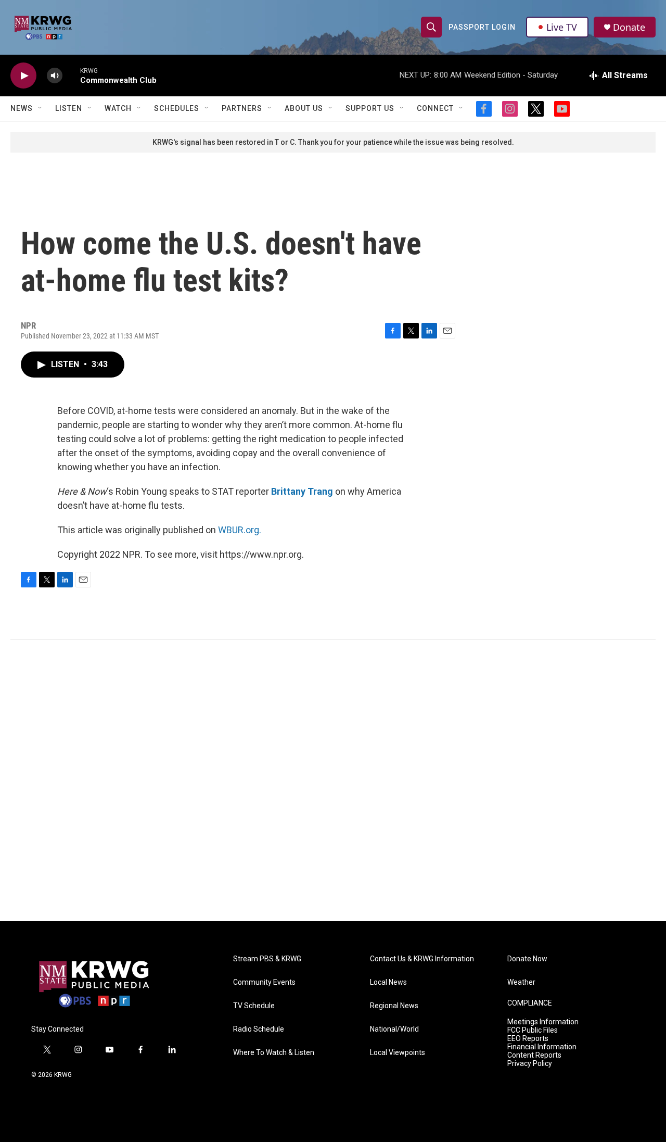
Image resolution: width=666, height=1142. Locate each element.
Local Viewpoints (397, 1053)
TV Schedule (254, 1006)
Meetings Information (543, 1022)
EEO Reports (527, 1039)
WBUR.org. (239, 529)
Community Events (264, 982)
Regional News (394, 1006)
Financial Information (542, 1047)
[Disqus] (333, 780)
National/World (394, 1029)
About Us (304, 108)
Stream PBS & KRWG (267, 959)
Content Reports (534, 1055)
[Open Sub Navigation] (40, 108)
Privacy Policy (529, 1064)
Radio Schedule (258, 1029)
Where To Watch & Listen (273, 1053)
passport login (482, 27)
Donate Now (527, 959)
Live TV (561, 27)
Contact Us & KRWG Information (422, 959)
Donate (629, 27)
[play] (23, 76)
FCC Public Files (532, 1030)
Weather (521, 982)
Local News (388, 982)
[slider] (71, 75)
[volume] (54, 75)
